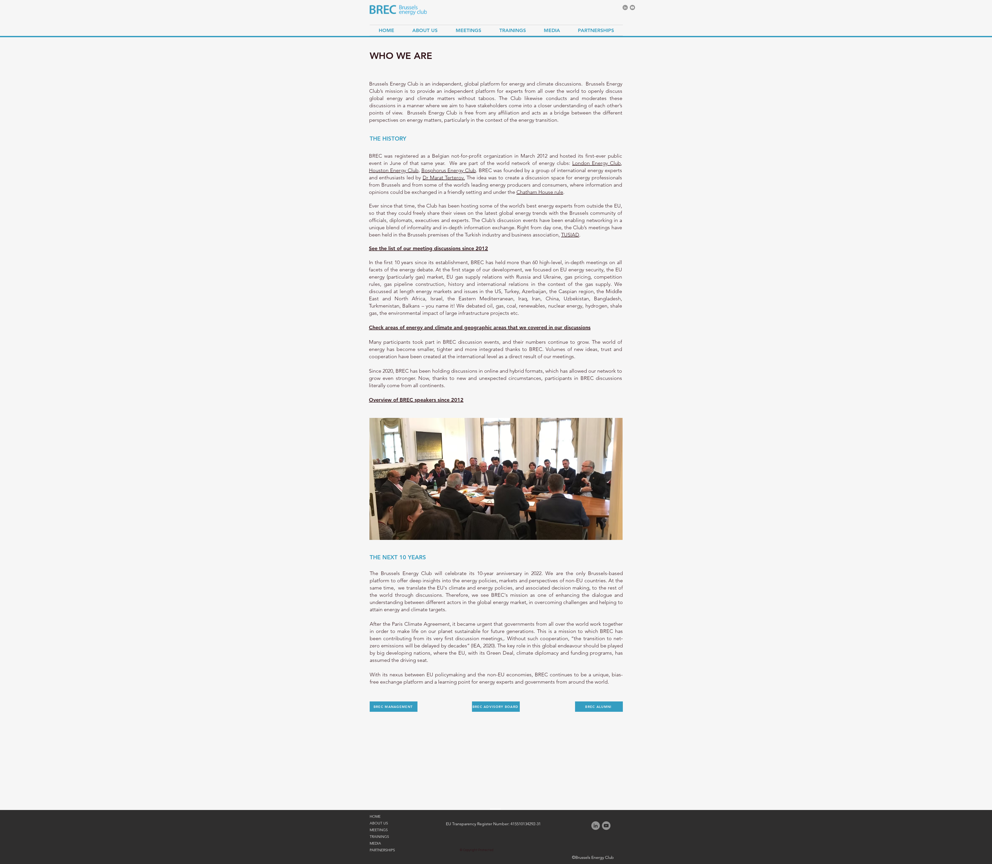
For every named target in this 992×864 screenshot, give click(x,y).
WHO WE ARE (401, 55)
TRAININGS (379, 836)
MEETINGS (379, 830)
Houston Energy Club (394, 170)
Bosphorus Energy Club (448, 170)
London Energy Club (596, 163)
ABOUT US (379, 823)
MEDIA (375, 843)
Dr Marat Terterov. (444, 177)
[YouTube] (632, 7)
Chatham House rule (539, 192)
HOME (375, 816)
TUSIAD (570, 235)
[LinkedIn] (625, 7)
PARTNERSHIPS (382, 850)
